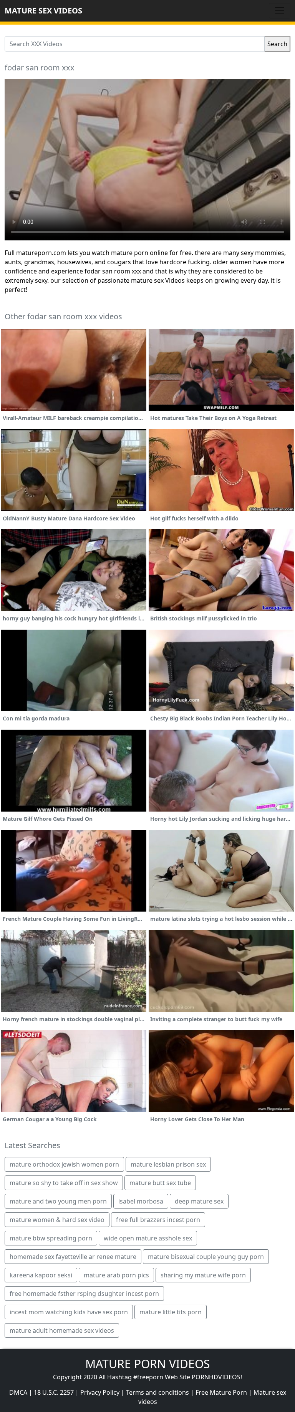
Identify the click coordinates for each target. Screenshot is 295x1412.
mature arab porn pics (116, 1275)
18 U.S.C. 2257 (54, 1392)
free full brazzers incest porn (158, 1219)
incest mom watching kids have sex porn (69, 1312)
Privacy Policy (99, 1392)
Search (277, 44)
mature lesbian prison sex (168, 1164)
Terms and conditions (157, 1392)
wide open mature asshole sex (148, 1238)
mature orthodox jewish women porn (64, 1164)
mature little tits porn (170, 1312)
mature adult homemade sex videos (62, 1330)
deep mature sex (199, 1201)
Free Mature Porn (221, 1392)
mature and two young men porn (58, 1201)
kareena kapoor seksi (41, 1275)
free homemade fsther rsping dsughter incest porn (84, 1293)
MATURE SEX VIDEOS (43, 10)
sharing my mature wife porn (203, 1275)
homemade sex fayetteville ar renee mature (73, 1256)
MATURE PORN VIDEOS (147, 1364)
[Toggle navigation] (279, 10)
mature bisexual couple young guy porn (206, 1256)
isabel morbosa (140, 1201)
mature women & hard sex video (57, 1219)
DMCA (18, 1392)
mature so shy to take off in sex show (64, 1183)
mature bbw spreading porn (51, 1238)
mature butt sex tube (160, 1183)
